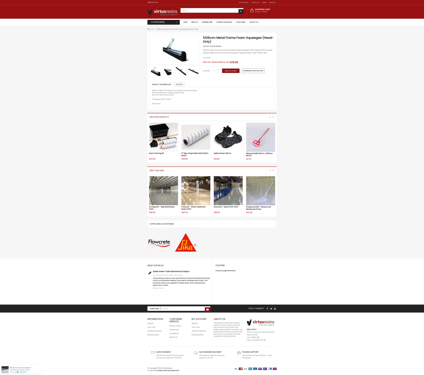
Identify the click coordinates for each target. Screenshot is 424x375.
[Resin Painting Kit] (163, 137)
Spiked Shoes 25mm (222, 153)
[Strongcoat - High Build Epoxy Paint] (163, 190)
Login (264, 2)
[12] (195, 137)
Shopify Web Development (168, 370)
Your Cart (151, 327)
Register (272, 2)
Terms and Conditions (174, 331)
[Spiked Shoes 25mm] (228, 137)
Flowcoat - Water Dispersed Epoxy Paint (193, 208)
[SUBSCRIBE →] (207, 309)
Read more (157, 288)
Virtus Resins (215, 46)
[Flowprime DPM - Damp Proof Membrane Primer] (260, 190)
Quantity (206, 71)
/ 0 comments (176, 275)
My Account (244, 2)
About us (173, 337)
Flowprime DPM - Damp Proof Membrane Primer (258, 208)
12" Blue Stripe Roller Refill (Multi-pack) (195, 154)
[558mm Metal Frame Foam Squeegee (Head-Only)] (156, 71)
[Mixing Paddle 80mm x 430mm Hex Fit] (260, 137)
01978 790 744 (152, 2)
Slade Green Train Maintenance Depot (171, 271)
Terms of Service (154, 331)
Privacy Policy (175, 326)
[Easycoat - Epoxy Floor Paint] (228, 190)
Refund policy (153, 334)
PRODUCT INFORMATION (161, 84)
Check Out (255, 2)
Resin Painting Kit (156, 153)
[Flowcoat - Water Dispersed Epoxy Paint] (195, 190)
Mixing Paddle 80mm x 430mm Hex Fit (259, 154)
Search (150, 323)
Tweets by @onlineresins (225, 270)
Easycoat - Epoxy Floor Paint (226, 207)
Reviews (179, 84)
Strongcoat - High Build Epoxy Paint (162, 208)
